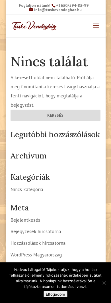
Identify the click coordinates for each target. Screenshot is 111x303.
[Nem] (104, 283)
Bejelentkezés (25, 220)
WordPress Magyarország (36, 255)
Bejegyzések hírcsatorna (36, 231)
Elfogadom (55, 294)
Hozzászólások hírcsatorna (38, 243)
